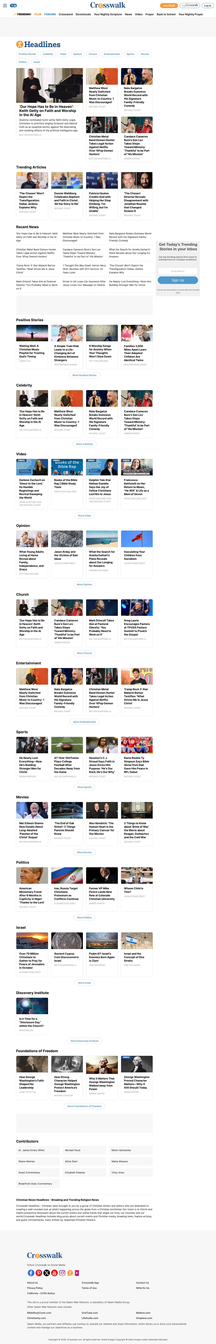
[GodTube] (77, 1273)
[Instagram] (62, 1273)
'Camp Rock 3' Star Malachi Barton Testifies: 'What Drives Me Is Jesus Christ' (35, 269)
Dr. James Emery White (31, 1150)
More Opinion (84, 584)
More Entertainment (84, 721)
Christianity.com (36, 1318)
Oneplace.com (144, 1318)
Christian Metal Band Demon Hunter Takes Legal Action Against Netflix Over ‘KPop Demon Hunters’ (36, 253)
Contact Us (142, 1282)
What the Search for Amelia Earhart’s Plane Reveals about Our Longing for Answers (129, 253)
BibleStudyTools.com (39, 1312)
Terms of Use (89, 1287)
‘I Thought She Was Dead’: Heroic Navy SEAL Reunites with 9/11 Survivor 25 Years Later (84, 269)
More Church (84, 653)
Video (139, 14)
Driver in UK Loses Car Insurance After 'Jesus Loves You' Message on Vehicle (84, 283)
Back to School (166, 14)
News (128, 14)
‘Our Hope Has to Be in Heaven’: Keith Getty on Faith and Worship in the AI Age (37, 237)
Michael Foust (72, 1150)
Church (93, 54)
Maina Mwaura (120, 1161)
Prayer (149, 14)
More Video (84, 515)
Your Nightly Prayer (191, 14)
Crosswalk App (90, 1282)
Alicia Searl (71, 1161)
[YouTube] (54, 1273)
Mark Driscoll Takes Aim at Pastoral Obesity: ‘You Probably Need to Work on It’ (37, 285)
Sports (130, 54)
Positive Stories (27, 54)
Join (169, 5)
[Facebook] (31, 1273)
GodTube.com (90, 1312)
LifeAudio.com (90, 1318)
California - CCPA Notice (41, 1293)
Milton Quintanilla (121, 1150)
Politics (23, 61)
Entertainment (112, 54)
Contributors (27, 1141)
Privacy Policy (35, 1287)
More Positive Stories (85, 375)
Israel (37, 61)
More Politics (84, 917)
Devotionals (83, 14)
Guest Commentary (29, 1172)
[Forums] (70, 1273)
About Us (32, 1282)
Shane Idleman (27, 1161)
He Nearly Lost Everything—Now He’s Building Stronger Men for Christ (130, 283)
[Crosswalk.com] (108, 5)
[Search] (13, 6)
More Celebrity (84, 444)
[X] (46, 1273)
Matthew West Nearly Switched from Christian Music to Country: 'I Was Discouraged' (83, 237)
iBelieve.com (143, 1312)
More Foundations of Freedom (85, 1106)
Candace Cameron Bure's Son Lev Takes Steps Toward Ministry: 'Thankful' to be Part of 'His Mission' (83, 253)
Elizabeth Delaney (75, 1172)
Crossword (66, 14)
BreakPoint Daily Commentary (35, 1183)
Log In (207, 5)
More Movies (84, 852)
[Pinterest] (39, 1273)
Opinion (77, 54)
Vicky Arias (118, 1172)
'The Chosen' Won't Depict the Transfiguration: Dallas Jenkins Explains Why (126, 269)
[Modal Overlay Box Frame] (178, 268)
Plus (37, 14)
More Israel (84, 982)
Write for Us (142, 1287)
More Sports (85, 787)
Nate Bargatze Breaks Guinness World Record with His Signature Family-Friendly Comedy (130, 237)
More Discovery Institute (84, 1040)
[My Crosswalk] (190, 5)
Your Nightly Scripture (108, 14)
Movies (145, 54)
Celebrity (48, 54)
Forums (50, 14)
